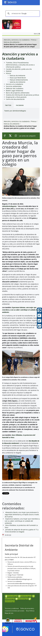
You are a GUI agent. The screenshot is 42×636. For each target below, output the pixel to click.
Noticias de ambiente (11, 42)
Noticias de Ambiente (17, 76)
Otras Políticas (30, 611)
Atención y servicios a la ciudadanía (17, 40)
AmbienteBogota (13, 596)
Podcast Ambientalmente (19, 80)
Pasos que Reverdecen (18, 78)
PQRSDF (9, 71)
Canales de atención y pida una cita (19, 69)
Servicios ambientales (14, 86)
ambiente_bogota (26, 596)
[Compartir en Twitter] (10, 136)
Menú (36, 34)
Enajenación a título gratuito (16, 97)
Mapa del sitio (9, 613)
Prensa (33, 40)
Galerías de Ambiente (17, 82)
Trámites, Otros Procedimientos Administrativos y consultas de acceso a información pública (20, 65)
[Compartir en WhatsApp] (15, 136)
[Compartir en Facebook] (4, 136)
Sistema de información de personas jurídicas (22, 95)
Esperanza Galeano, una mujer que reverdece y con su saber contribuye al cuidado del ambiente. (20, 309)
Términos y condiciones (12, 608)
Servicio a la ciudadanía (14, 84)
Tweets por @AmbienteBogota (15, 111)
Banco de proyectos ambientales (17, 93)
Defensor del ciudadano (14, 88)
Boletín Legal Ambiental (14, 91)
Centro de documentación (15, 99)
